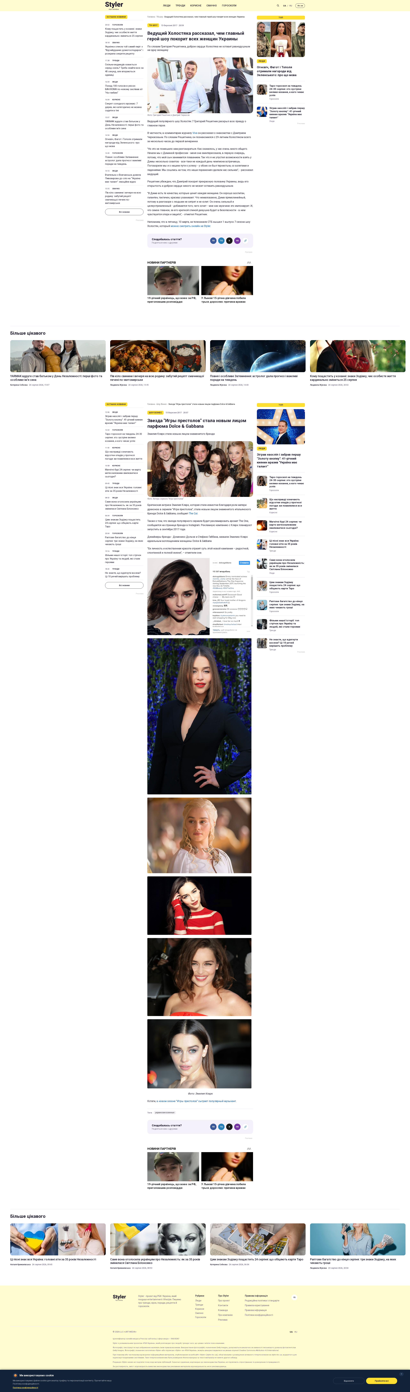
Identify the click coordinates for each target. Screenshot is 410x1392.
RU (290, 5)
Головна (151, 17)
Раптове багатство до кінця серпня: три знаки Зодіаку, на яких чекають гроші (124, 541)
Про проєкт (224, 1300)
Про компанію (225, 1315)
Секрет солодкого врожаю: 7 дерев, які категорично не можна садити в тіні (123, 107)
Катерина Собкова (19, 385)
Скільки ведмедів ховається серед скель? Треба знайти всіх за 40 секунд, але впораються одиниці (124, 69)
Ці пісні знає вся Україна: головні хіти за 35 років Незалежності (123, 489)
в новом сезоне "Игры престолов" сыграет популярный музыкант (196, 1101)
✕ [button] (401, 1374)
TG (221, 241)
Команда (223, 1310)
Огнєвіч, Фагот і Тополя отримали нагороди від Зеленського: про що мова (123, 143)
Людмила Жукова (118, 385)
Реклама (222, 1320)
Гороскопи (229, 5)
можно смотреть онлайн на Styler (190, 226)
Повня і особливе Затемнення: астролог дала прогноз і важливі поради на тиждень (123, 161)
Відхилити (349, 1381)
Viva (195, 133)
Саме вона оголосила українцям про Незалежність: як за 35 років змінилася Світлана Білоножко (123, 505)
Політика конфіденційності (259, 1315)
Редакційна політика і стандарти (262, 1300)
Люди (166, 5)
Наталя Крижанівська (20, 1264)
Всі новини (124, 212)
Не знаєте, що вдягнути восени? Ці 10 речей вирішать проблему (123, 574)
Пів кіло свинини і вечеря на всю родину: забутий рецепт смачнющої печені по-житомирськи (123, 197)
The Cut (193, 513)
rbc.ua (300, 6)
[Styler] (114, 5)
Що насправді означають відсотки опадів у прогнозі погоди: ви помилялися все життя (123, 455)
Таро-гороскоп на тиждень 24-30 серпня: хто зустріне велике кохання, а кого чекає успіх (286, 90)
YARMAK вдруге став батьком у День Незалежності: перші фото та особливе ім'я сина (124, 125)
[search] (278, 6)
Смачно (211, 5)
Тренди (180, 5)
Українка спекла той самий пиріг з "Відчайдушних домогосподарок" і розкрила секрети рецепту (124, 50)
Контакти (223, 1305)
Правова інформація (256, 1310)
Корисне (195, 5)
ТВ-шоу (159, 17)
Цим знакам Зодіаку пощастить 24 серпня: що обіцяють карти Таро (122, 523)
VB (237, 241)
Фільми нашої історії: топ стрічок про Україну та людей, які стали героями (123, 559)
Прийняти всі (382, 1381)
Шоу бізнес (161, 404)
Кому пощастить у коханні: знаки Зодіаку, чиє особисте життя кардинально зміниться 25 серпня (124, 32)
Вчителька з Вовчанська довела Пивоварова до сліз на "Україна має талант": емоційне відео (123, 178)
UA (284, 5)
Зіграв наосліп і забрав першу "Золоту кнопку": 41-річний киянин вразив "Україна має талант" (287, 113)
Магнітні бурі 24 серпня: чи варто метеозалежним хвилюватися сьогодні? (123, 473)
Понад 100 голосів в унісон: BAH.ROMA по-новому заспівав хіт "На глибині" (124, 89)
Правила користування (257, 1305)
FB (213, 241)
